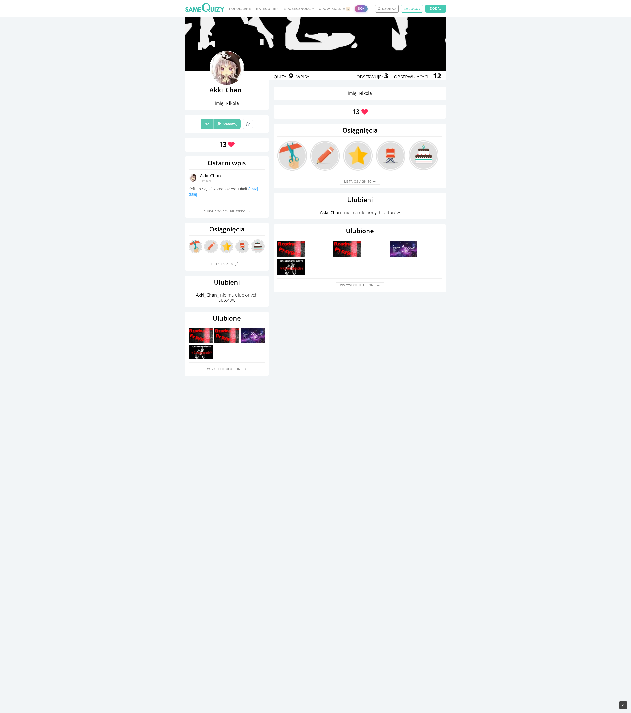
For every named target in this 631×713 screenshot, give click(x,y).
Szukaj (388, 9)
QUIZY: (283, 77)
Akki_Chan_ (211, 176)
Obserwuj (221, 123)
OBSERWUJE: (372, 77)
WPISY (302, 77)
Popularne (240, 9)
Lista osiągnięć (225, 264)
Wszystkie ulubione (225, 369)
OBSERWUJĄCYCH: (417, 77)
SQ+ (361, 8)
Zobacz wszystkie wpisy (225, 211)
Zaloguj (412, 9)
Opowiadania (334, 9)
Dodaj (436, 8)
